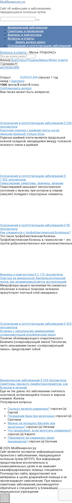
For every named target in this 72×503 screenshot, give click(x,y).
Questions (18, 81)
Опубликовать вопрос (16, 88)
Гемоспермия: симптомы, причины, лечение (31, 183)
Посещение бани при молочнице (31, 416)
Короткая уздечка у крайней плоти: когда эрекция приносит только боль (29, 132)
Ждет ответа (58, 60)
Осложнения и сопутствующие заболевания (39, 46)
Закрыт (44, 60)
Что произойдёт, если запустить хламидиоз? (39, 430)
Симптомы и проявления (26, 31)
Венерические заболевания (27, 27)
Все (13, 60)
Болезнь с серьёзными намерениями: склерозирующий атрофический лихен (28, 332)
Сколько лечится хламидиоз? (29, 409)
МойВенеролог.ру (12, 2)
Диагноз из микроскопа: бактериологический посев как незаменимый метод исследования (33, 280)
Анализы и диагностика (24, 35)
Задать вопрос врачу (30, 42)
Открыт (21, 60)
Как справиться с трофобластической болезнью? (35, 232)
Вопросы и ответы (21, 38)
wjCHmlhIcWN (9, 67)
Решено (33, 60)
